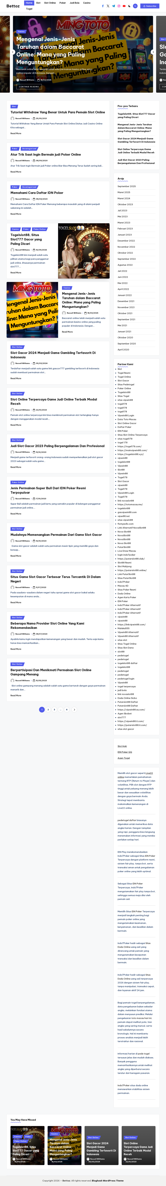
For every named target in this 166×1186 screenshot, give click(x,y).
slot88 (121, 651)
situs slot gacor (126, 729)
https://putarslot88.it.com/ (132, 725)
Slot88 (121, 469)
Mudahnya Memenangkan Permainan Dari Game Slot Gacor (56, 535)
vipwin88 (122, 458)
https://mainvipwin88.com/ (132, 450)
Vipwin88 (123, 465)
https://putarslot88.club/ (131, 558)
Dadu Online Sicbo (127, 698)
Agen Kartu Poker (127, 597)
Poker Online (40, 229)
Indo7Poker (124, 581)
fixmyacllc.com (126, 523)
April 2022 (123, 289)
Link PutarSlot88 (126, 574)
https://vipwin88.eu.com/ (131, 709)
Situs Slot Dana (126, 647)
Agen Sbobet (125, 713)
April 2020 (123, 349)
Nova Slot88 (124, 531)
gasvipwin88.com (127, 512)
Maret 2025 (124, 192)
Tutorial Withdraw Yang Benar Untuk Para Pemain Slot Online (58, 112)
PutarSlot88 (124, 547)
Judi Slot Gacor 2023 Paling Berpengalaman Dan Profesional (58, 446)
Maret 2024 (124, 198)
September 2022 (127, 258)
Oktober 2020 (125, 337)
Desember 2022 (126, 240)
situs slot (122, 640)
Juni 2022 (123, 277)
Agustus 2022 (125, 264)
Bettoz (13, 6)
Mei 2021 (122, 325)
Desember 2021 (126, 301)
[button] (150, 6)
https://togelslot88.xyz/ (131, 454)
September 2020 (127, 343)
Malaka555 (124, 628)
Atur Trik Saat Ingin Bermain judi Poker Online (46, 154)
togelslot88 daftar (128, 663)
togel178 (122, 403)
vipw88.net (124, 516)
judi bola (122, 690)
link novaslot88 (126, 500)
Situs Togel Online (127, 643)
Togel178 (122, 477)
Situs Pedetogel (126, 384)
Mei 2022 (123, 283)
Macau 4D (123, 585)
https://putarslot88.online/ (132, 570)
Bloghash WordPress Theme (108, 1180)
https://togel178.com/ (130, 446)
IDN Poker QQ (125, 752)
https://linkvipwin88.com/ (132, 624)
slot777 (122, 717)
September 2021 (126, 319)
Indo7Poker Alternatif (129, 605)
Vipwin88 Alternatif (128, 632)
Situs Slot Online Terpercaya (132, 434)
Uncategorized (29, 149)
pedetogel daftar (127, 820)
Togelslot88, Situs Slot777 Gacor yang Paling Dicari (26, 239)
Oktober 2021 (125, 313)
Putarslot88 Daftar (128, 702)
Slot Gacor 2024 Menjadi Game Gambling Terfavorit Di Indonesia (136, 140)
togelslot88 (124, 461)
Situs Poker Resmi (127, 589)
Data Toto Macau (127, 419)
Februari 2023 (125, 228)
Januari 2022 (125, 295)
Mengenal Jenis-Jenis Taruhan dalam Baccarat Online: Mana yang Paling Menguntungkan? (135, 128)
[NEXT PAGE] (74, 710)
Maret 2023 (124, 222)
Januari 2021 (124, 331)
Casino (21, 32)
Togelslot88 (124, 392)
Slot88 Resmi (124, 562)
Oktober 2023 (125, 204)
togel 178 (122, 442)
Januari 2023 (125, 234)
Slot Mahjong (125, 566)
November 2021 (126, 307)
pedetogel (123, 655)
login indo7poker (126, 554)
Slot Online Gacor (127, 423)
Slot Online (17, 347)
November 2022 (126, 246)
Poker (15, 149)
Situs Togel (123, 396)
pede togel (144, 1053)
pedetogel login (126, 678)
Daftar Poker (124, 427)
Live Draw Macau (127, 550)
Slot (14, 106)
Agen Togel (124, 758)
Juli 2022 (122, 271)
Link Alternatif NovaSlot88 (132, 527)
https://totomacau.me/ (130, 504)
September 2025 (127, 186)
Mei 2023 (123, 216)
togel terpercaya (127, 686)
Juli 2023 (122, 210)
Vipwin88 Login (126, 415)
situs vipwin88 (125, 400)
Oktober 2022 (125, 252)
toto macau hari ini (141, 1018)
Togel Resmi (124, 372)
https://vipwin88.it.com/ (131, 721)
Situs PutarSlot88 (127, 578)
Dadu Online (124, 593)
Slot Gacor (123, 380)
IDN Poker (123, 431)
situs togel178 (125, 438)
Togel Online (124, 376)
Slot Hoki (122, 746)
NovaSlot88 (124, 535)
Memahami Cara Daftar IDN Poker (37, 193)
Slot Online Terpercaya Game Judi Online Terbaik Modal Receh (136, 151)
